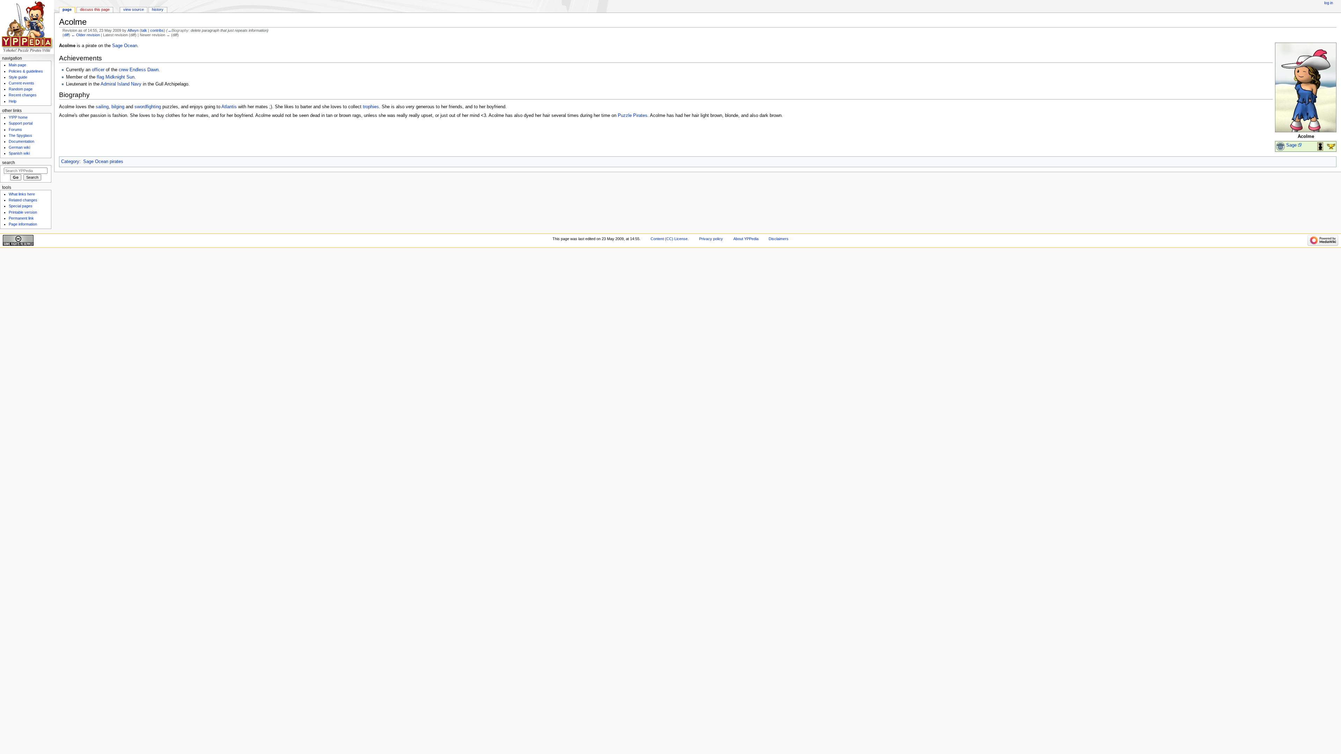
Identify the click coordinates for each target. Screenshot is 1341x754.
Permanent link (21, 218)
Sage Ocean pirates (103, 161)
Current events (21, 83)
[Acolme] (1305, 87)
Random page (20, 89)
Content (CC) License (669, 239)
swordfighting (147, 106)
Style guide (18, 77)
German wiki (19, 147)
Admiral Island (115, 84)
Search (8, 163)
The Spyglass (20, 135)
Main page (17, 65)
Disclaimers (779, 239)
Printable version (23, 212)
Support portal (20, 123)
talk (144, 30)
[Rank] (1280, 146)
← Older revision (85, 35)
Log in (1328, 3)
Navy (136, 84)
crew (123, 69)
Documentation (21, 141)
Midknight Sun (119, 77)
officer (98, 69)
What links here (22, 194)
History (157, 9)
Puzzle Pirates (632, 115)
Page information (23, 224)
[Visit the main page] (27, 27)
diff (66, 35)
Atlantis (229, 106)
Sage (1291, 145)
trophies (371, 106)
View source (133, 9)
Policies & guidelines (26, 71)
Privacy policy (711, 239)
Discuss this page (95, 9)
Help (12, 101)
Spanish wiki (19, 153)
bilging (117, 106)
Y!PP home (18, 117)
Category (70, 161)
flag (100, 77)
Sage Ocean (124, 45)
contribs (157, 30)
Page (67, 9)
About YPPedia (746, 239)
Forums (15, 129)
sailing (102, 106)
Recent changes (23, 95)
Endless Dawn (144, 69)
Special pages (20, 206)
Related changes (23, 200)
